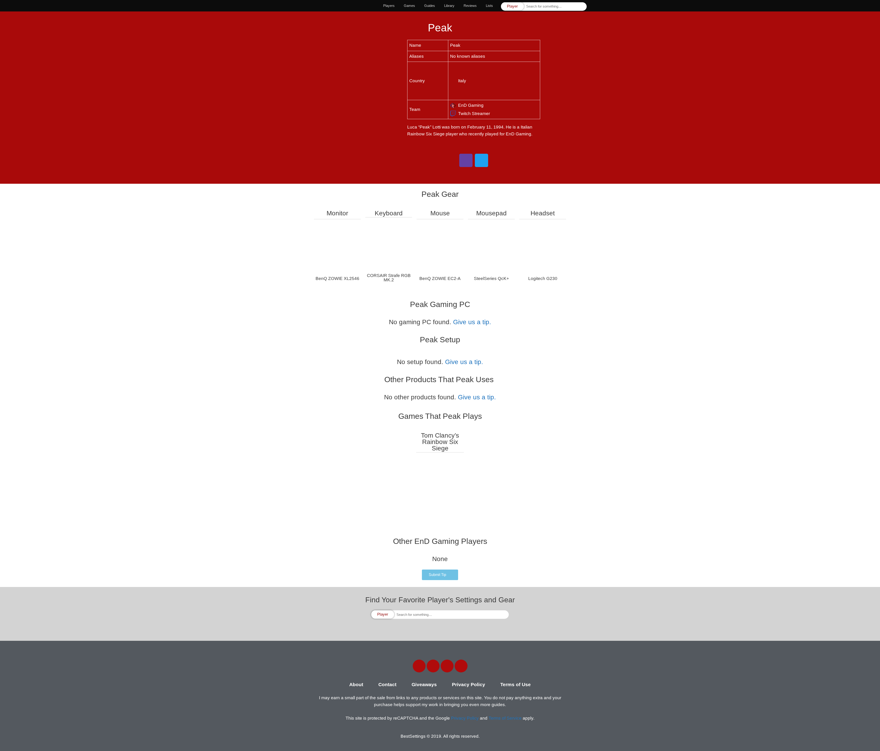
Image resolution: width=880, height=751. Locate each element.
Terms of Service (505, 718)
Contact (387, 684)
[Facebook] (419, 666)
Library (449, 6)
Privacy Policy (468, 684)
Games (409, 6)
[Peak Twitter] (481, 160)
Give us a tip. (472, 322)
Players (389, 6)
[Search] (582, 6)
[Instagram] (447, 666)
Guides (429, 6)
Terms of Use (515, 684)
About (356, 684)
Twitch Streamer (474, 113)
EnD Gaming (471, 105)
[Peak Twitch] (466, 160)
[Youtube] (461, 666)
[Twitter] (433, 666)
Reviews (470, 6)
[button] (440, 575)
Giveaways (424, 684)
